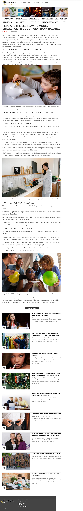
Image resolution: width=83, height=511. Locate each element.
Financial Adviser (25, 2)
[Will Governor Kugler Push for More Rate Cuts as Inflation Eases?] (16, 329)
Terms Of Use (22, 506)
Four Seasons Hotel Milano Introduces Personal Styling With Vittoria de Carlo (45, 334)
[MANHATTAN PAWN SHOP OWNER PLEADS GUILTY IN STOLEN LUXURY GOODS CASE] (48, 12)
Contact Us (22, 501)
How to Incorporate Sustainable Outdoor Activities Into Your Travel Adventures (46, 374)
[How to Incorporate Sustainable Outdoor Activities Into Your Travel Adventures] (16, 389)
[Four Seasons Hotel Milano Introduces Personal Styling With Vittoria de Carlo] (16, 349)
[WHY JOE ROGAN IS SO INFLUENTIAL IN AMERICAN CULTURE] (35, 12)
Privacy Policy (23, 500)
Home (20, 505)
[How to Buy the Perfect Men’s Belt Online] (16, 429)
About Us (21, 503)
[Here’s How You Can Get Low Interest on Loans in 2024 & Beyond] (16, 409)
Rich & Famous (44, 2)
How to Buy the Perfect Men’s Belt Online (46, 413)
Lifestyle (33, 2)
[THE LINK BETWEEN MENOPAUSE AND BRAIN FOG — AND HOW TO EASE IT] (9, 12)
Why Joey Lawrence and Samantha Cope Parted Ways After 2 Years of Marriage (46, 434)
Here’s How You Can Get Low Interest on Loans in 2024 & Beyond (46, 394)
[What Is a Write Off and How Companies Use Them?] (16, 489)
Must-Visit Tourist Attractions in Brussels (46, 453)
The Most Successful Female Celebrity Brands (45, 354)
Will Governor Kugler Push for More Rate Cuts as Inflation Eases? (46, 314)
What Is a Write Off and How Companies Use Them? (46, 474)
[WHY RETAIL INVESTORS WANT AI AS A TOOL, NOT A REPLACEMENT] (22, 12)
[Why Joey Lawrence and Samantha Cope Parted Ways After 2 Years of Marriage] (16, 449)
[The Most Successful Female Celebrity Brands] (16, 369)
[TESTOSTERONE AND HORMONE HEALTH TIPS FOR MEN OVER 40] (61, 12)
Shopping (38, 2)
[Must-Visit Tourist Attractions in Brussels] (16, 469)
